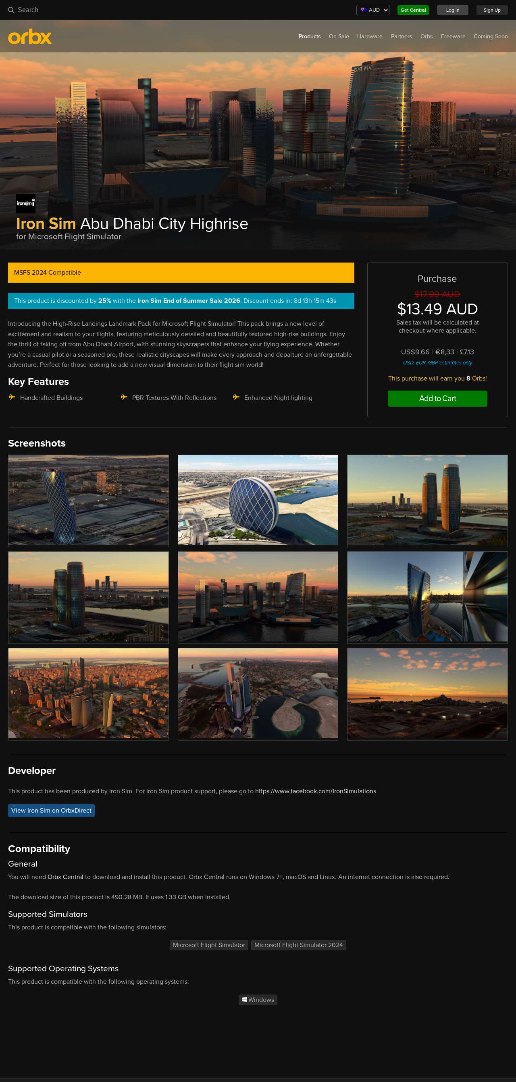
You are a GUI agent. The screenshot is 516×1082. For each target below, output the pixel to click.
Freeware (453, 36)
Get (413, 10)
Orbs (426, 36)
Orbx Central (65, 877)
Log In (453, 10)
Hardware (370, 36)
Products (310, 36)
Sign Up (492, 10)
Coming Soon (491, 36)
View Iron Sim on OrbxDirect (51, 811)
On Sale (339, 36)
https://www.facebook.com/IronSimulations (315, 791)
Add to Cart (437, 398)
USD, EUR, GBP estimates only (437, 363)
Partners (401, 36)
